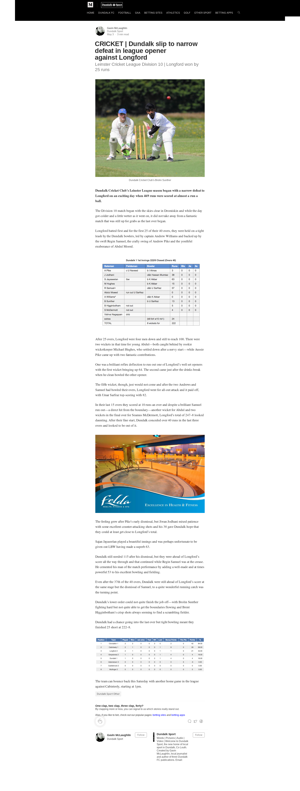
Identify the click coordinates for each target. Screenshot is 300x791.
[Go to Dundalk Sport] (153, 737)
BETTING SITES (153, 12)
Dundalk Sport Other (108, 693)
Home (90, 12)
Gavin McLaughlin (117, 28)
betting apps (178, 715)
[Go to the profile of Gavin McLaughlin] (100, 737)
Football (124, 12)
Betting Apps (224, 12)
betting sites (159, 715)
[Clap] (100, 721)
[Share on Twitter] (195, 721)
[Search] (239, 13)
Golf (187, 12)
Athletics (173, 12)
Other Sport (202, 12)
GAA (137, 12)
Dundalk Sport (166, 734)
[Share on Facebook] (201, 721)
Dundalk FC (106, 12)
